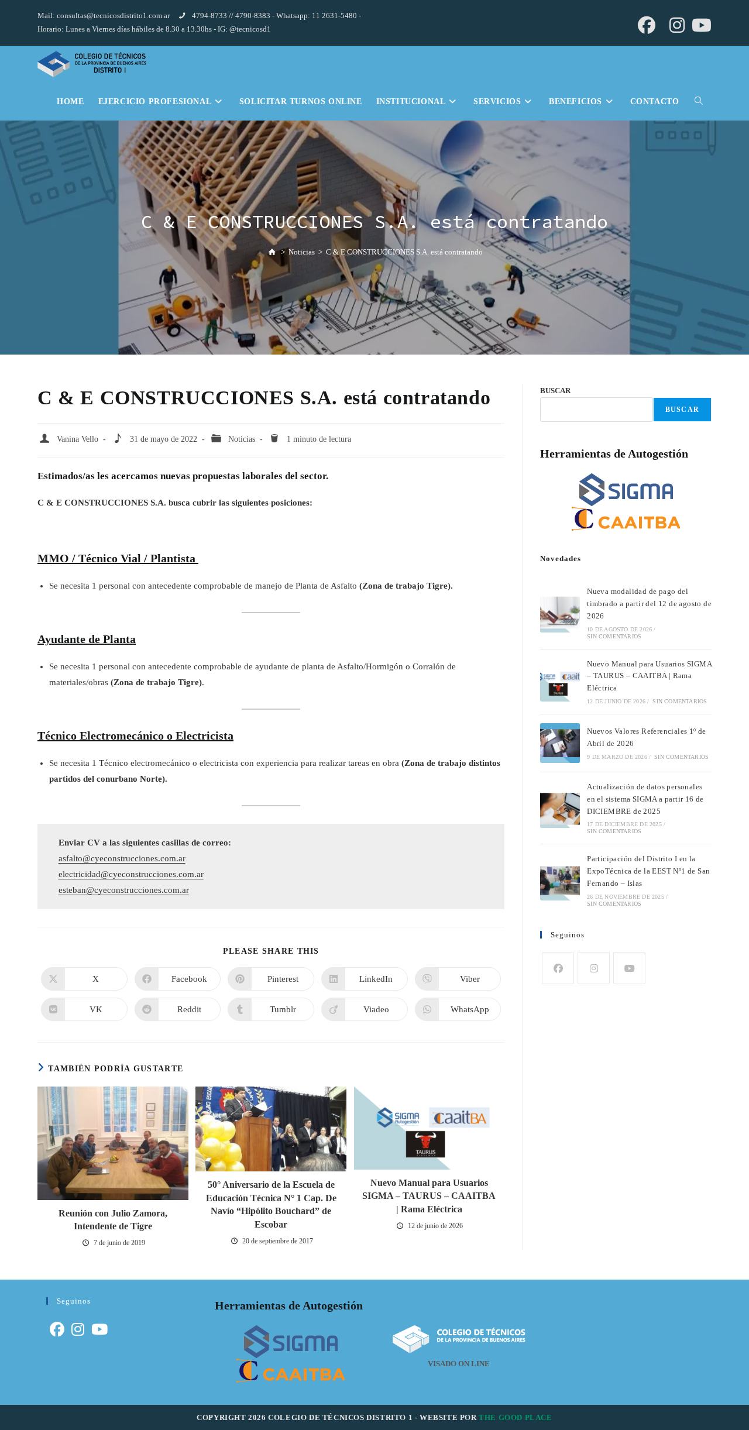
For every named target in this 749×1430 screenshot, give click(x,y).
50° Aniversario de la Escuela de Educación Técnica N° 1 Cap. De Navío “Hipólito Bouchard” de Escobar (271, 1204)
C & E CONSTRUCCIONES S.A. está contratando (404, 252)
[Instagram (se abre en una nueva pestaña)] (677, 25)
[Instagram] (594, 968)
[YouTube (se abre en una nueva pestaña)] (700, 25)
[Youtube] (629, 968)
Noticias (241, 439)
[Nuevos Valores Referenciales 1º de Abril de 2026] (560, 743)
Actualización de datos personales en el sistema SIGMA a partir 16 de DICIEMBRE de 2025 (645, 799)
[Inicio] (271, 251)
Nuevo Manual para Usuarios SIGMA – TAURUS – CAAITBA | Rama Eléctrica (429, 1196)
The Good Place (515, 1417)
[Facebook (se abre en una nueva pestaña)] (646, 25)
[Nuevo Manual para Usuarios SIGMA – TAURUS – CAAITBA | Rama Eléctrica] (560, 682)
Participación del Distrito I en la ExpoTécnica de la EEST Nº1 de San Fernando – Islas (648, 871)
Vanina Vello (77, 439)
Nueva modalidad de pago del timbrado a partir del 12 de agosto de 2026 (649, 603)
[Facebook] (558, 968)
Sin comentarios (614, 636)
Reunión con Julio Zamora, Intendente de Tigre (113, 1219)
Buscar (682, 409)
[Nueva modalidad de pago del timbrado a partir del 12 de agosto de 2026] (560, 612)
